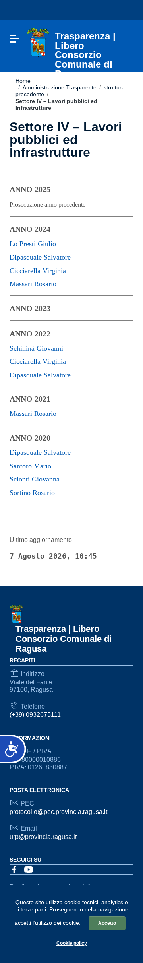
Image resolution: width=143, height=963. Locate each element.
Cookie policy (71, 943)
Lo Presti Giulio (33, 244)
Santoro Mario (30, 466)
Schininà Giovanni (36, 348)
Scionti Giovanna (35, 479)
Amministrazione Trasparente (57, 87)
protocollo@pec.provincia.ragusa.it (58, 811)
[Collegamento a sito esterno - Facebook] (14, 869)
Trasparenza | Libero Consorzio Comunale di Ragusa (63, 639)
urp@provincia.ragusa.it (43, 836)
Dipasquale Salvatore (40, 257)
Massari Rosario (33, 284)
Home (23, 81)
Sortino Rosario (32, 493)
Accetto (107, 923)
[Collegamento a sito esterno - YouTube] (28, 869)
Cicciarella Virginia (38, 271)
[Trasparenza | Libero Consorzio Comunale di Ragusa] (38, 42)
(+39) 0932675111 (35, 714)
